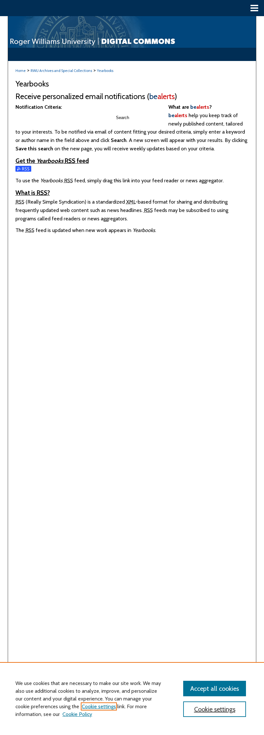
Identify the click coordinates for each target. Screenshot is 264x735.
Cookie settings (99, 706)
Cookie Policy (77, 714)
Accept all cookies (214, 688)
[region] (132, 698)
